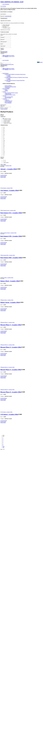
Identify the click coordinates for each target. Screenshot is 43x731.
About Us (4, 95)
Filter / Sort (2, 105)
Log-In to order (3, 176)
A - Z (5, 160)
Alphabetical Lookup (4, 125)
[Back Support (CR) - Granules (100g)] (8, 232)
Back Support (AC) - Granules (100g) (11, 213)
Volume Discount (8, 93)
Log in (1, 6)
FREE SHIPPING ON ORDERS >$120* (12, 2)
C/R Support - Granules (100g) (9, 414)
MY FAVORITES (6, 4)
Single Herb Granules (7, 123)
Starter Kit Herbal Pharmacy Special (11, 92)
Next (3, 446)
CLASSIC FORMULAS (16, 77)
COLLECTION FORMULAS (15, 74)
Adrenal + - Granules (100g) (8, 169)
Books (6, 89)
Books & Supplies (6, 88)
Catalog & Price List (8, 100)
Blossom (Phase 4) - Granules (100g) (10, 392)
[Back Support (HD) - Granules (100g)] (7, 255)
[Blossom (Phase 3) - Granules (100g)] (7, 367)
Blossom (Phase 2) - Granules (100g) (10, 347)
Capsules (8, 76)
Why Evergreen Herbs (9, 96)
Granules (8, 75)
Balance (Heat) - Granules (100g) (9, 281)
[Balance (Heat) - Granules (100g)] (6, 277)
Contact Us (5, 98)
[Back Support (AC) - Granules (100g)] (8, 210)
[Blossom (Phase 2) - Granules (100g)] (7, 344)
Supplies (6, 90)
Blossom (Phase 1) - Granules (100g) (10, 325)
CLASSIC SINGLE (15, 80)
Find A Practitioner (8, 101)
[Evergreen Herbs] (3, 51)
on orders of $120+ (9, 56)
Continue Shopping (3, 108)
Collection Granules (7, 118)
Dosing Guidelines (8, 85)
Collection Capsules (7, 119)
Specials (4, 91)
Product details (3, 177)
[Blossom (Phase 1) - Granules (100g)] (7, 322)
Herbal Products (5, 73)
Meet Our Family (8, 97)
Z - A (5, 161)
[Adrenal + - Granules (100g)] (5, 165)
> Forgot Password (8, 16)
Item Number (6, 162)
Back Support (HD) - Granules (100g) (11, 257)
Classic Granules (7, 120)
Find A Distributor (8, 102)
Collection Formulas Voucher (10, 94)
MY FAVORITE (6, 60)
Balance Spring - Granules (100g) (10, 302)
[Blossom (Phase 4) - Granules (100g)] (7, 389)
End (3, 447)
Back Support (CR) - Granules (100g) (11, 236)
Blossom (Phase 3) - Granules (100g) (10, 369)
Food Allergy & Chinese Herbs (10, 86)
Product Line (3, 116)
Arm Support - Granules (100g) (9, 190)
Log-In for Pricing (3, 175)
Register (4, 6)
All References (7, 87)
